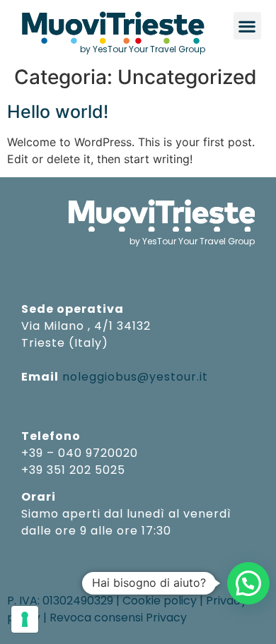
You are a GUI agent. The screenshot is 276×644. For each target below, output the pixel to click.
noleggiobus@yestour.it (135, 377)
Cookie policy (159, 600)
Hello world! (57, 111)
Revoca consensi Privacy (118, 617)
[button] (247, 26)
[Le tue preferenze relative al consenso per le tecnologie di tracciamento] (24, 619)
